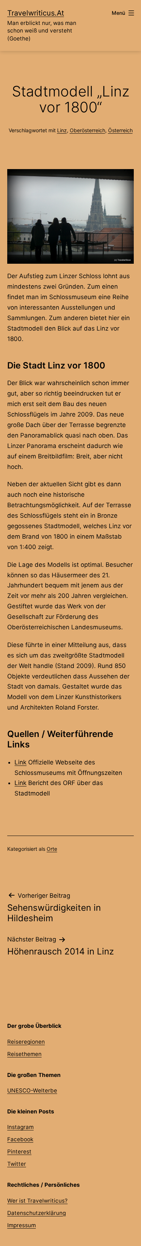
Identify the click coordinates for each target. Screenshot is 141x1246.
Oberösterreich (87, 130)
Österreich (120, 130)
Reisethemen (24, 1054)
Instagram (20, 1127)
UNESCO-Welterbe (32, 1090)
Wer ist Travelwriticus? (37, 1200)
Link (20, 762)
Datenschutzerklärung (36, 1213)
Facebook (20, 1139)
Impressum (21, 1225)
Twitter (16, 1163)
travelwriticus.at (35, 13)
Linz (62, 130)
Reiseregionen (26, 1041)
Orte (52, 849)
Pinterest (19, 1151)
